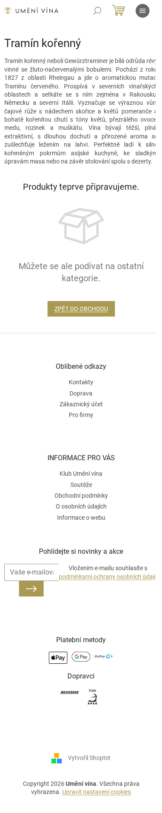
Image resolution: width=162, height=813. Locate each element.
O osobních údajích (81, 506)
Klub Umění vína (81, 473)
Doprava (81, 393)
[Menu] (142, 10)
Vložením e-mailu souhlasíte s (108, 572)
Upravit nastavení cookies (96, 791)
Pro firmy (81, 414)
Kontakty (81, 382)
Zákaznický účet (81, 404)
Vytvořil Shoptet (89, 757)
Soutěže (81, 484)
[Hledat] (97, 10)
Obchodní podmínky (81, 495)
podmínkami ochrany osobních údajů (108, 576)
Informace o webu (81, 517)
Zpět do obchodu (81, 308)
